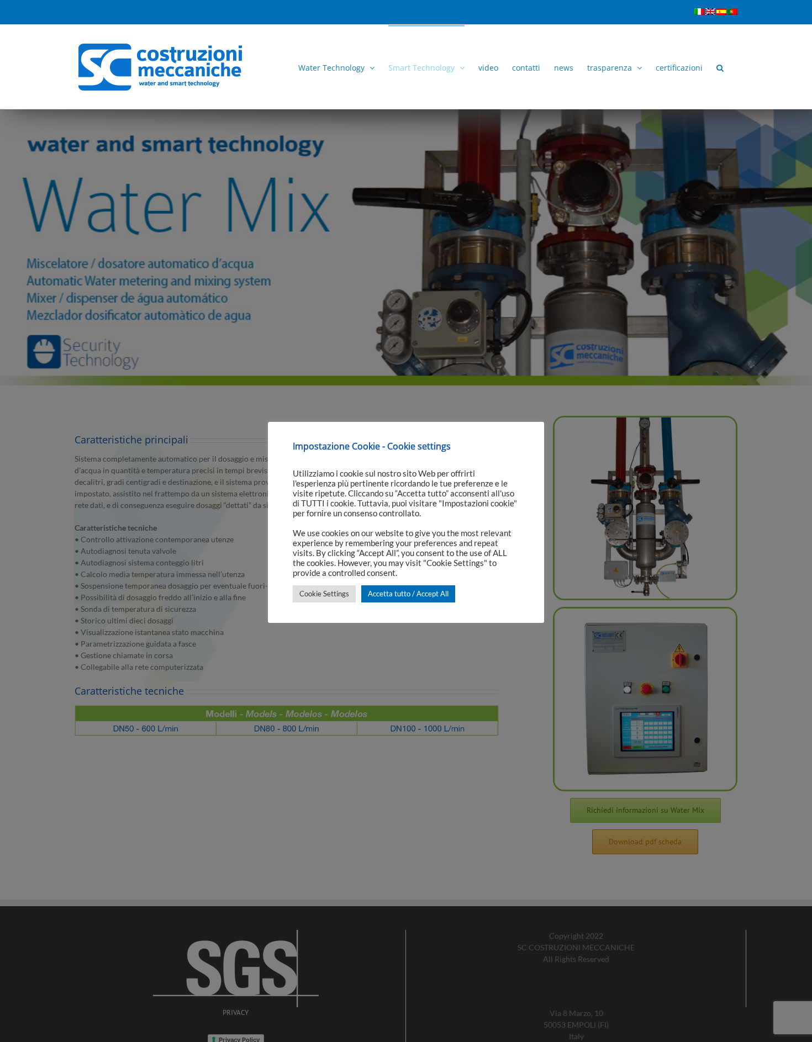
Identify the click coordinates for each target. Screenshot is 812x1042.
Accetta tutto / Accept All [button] (408, 593)
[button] (720, 67)
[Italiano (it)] (699, 20)
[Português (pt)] (732, 20)
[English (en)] (710, 20)
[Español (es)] (721, 20)
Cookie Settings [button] (324, 593)
